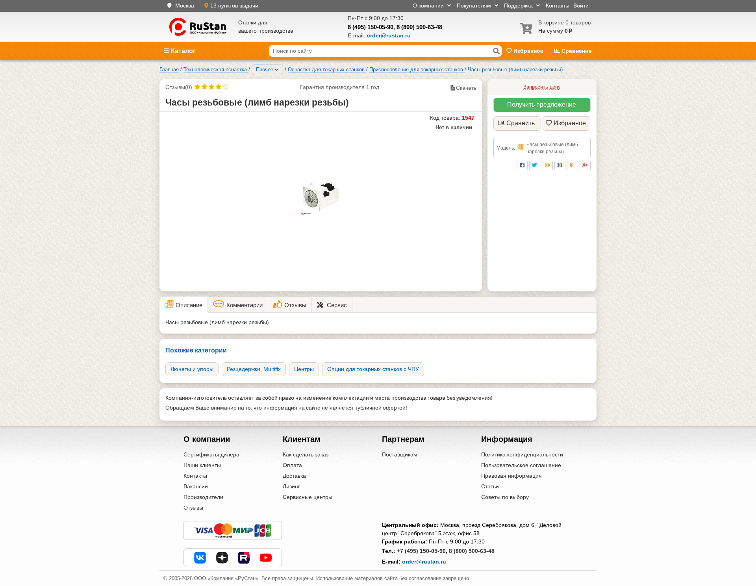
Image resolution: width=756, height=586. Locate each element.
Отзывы (193, 507)
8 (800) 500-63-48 (419, 27)
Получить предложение (541, 104)
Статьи (490, 486)
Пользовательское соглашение (521, 465)
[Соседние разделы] (277, 69)
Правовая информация (511, 476)
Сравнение (576, 51)
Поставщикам (399, 454)
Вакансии (195, 486)
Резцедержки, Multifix (254, 369)
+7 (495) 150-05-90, (422, 551)
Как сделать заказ (305, 454)
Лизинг (291, 486)
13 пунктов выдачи (234, 5)
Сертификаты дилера (211, 454)
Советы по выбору (505, 497)
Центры (304, 369)
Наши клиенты (202, 465)
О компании (429, 5)
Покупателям (475, 5)
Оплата (292, 465)
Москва (184, 5)
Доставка (294, 476)
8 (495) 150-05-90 (370, 27)
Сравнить (520, 123)
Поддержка (519, 5)
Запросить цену (542, 87)
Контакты (557, 5)
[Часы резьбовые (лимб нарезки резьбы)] (321, 196)
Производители (203, 497)
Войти (581, 5)
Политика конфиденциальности (522, 454)
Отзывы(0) (178, 87)
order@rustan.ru (424, 561)
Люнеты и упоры (191, 369)
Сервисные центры (307, 497)
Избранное (528, 51)
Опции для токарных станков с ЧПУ (373, 369)
